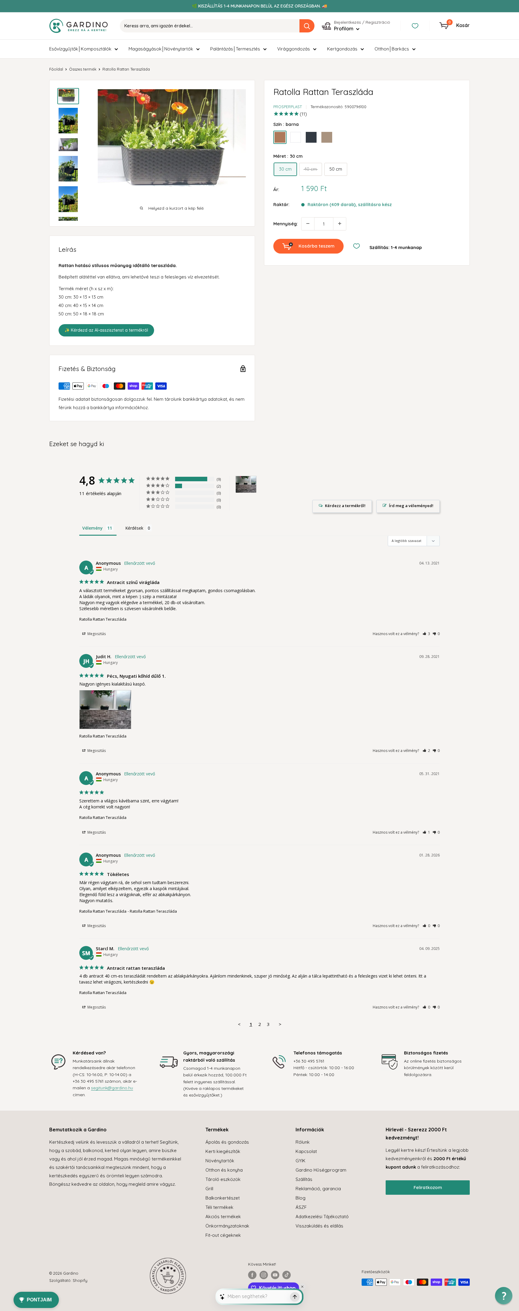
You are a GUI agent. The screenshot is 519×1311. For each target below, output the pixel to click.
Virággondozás (293, 49)
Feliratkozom (428, 1187)
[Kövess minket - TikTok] (286, 1275)
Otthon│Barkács (392, 49)
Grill (209, 1188)
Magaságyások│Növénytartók (161, 49)
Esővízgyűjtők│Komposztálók (80, 49)
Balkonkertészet (222, 1198)
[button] (426, 633)
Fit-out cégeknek (223, 1235)
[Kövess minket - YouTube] (275, 1275)
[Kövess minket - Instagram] (264, 1275)
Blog (300, 1198)
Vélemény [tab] (92, 528)
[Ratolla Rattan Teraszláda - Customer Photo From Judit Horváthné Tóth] (246, 484)
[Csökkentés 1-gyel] (308, 223)
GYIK (300, 1160)
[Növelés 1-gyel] (339, 223)
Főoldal (56, 69)
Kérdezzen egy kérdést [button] (342, 506)
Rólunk (303, 1142)
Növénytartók (219, 1160)
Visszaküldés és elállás (319, 1226)
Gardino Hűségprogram (321, 1170)
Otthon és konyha (224, 1170)
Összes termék (82, 69)
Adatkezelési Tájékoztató (322, 1216)
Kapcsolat (306, 1151)
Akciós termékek (223, 1216)
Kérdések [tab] (134, 528)
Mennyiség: (285, 223)
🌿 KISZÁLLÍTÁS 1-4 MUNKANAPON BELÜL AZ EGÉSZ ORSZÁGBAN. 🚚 (259, 6)
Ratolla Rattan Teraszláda (102, 619)
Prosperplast (287, 106)
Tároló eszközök (223, 1179)
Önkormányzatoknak (227, 1226)
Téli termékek (219, 1207)
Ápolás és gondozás (227, 1142)
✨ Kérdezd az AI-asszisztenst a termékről (106, 330)
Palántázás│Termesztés (235, 49)
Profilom (344, 29)
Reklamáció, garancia (318, 1188)
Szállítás (304, 1179)
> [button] (280, 1024)
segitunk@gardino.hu (112, 1087)
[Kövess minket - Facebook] (252, 1275)
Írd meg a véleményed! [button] (411, 505)
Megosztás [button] (96, 633)
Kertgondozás (342, 49)
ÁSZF (301, 1207)
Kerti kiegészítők (222, 1151)
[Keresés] (306, 25)
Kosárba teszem (317, 245)
